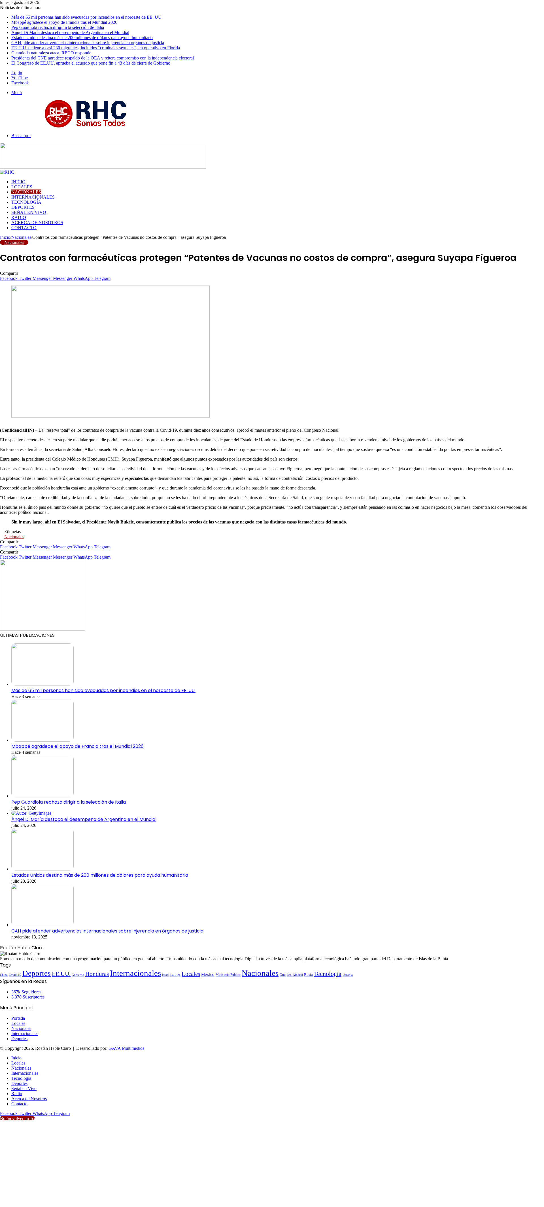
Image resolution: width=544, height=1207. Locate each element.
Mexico (207, 974)
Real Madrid (295, 974)
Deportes (23, 207)
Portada (18, 1018)
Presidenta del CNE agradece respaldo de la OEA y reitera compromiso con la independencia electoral (102, 58)
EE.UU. (61, 973)
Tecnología (26, 202)
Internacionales (33, 197)
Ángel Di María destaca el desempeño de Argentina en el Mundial (70, 32)
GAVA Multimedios (126, 1048)
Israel (165, 974)
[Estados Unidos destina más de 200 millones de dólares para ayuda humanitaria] (42, 869)
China (4, 974)
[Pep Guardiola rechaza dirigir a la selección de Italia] (42, 795)
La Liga (175, 974)
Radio (18, 217)
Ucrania (348, 974)
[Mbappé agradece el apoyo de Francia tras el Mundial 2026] (42, 740)
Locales (21, 186)
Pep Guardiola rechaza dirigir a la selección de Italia (57, 27)
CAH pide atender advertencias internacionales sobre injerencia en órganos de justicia (87, 42)
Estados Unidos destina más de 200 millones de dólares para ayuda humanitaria (82, 37)
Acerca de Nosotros (37, 222)
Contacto (24, 227)
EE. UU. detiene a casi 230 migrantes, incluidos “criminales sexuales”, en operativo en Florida (95, 47)
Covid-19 (15, 974)
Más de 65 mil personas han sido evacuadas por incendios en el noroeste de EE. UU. (87, 17)
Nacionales (26, 192)
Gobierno (78, 974)
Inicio (18, 181)
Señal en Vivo (28, 212)
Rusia (308, 975)
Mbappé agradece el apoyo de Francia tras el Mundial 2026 (64, 22)
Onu (283, 975)
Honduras (97, 974)
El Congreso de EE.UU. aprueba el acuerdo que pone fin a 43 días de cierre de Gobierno (90, 63)
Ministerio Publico (228, 975)
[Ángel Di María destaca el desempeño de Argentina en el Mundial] (31, 813)
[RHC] (85, 126)
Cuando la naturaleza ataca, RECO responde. (51, 52)
